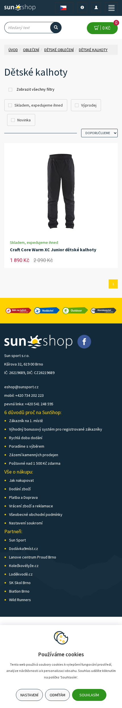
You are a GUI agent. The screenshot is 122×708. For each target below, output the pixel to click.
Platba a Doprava (23, 497)
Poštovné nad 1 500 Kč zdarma (34, 463)
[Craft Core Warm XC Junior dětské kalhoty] (61, 191)
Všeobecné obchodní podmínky (35, 514)
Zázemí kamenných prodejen (33, 454)
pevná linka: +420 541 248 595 (28, 403)
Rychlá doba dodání (25, 437)
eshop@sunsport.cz (21, 386)
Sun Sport (17, 540)
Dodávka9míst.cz (23, 548)
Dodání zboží (20, 488)
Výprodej (88, 105)
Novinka (24, 120)
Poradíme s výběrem (26, 446)
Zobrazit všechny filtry (35, 89)
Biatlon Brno (19, 591)
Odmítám (57, 694)
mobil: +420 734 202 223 (24, 395)
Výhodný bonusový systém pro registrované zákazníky (55, 429)
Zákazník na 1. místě (26, 420)
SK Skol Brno (20, 582)
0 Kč (109, 26)
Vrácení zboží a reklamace (31, 505)
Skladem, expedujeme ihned (38, 105)
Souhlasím (89, 694)
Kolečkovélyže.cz (24, 565)
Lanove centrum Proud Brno (32, 557)
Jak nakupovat (21, 480)
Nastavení (29, 694)
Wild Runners (20, 599)
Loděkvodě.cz (21, 574)
